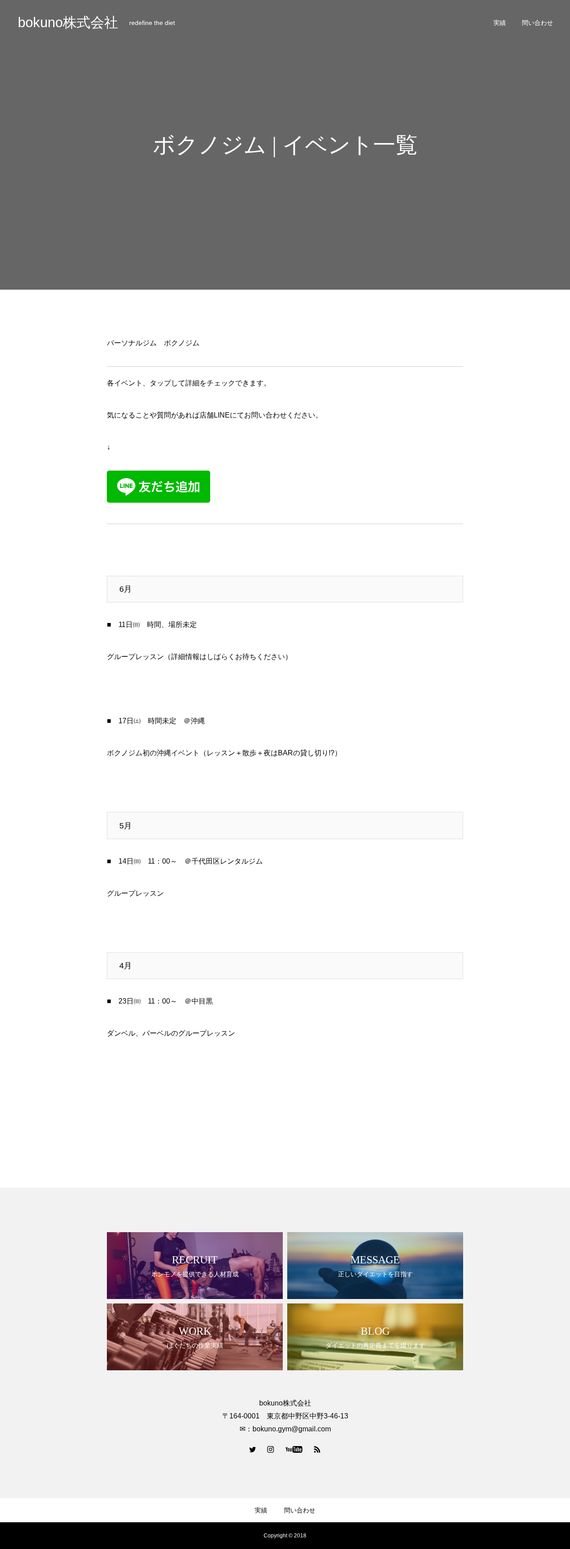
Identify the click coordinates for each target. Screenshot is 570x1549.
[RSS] (317, 1449)
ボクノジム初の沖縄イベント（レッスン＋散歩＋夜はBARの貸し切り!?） (224, 753)
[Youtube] (294, 1449)
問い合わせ (537, 22)
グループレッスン (135, 893)
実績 (499, 22)
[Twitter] (252, 1449)
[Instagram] (270, 1449)
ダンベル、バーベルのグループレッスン (171, 1033)
